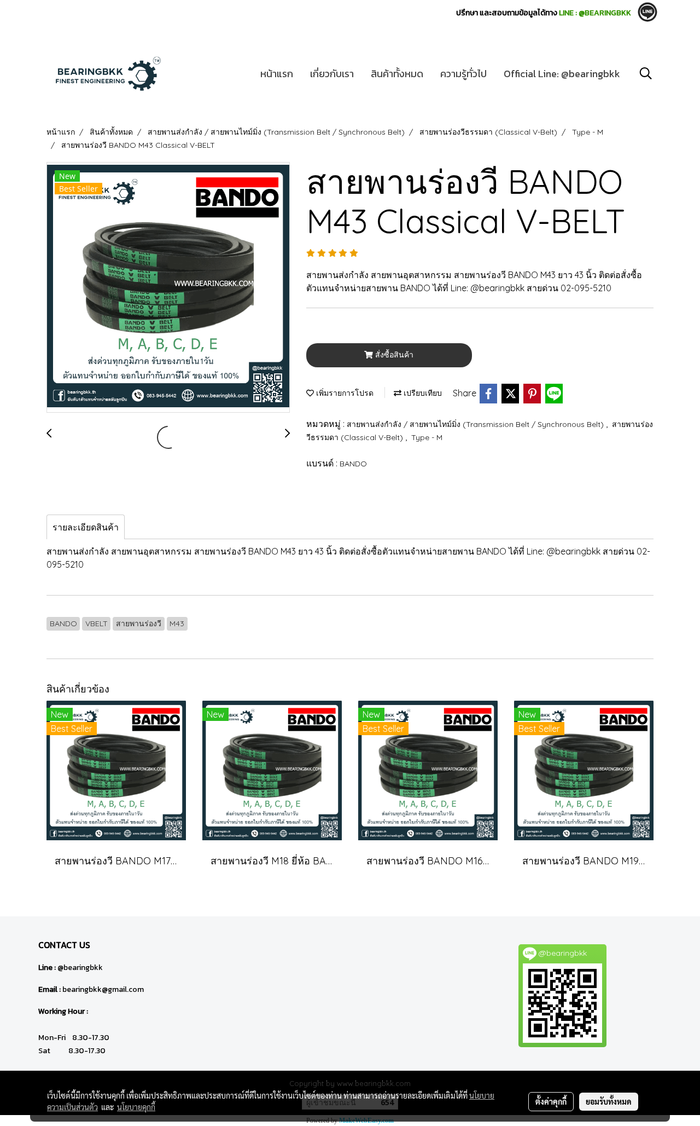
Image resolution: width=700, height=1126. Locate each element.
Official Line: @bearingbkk (562, 73)
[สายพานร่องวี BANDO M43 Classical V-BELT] (168, 288)
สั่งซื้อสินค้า (393, 355)
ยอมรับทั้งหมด (609, 1101)
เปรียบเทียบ (421, 393)
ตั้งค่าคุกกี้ (551, 1101)
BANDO (353, 464)
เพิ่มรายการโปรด (344, 393)
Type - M (426, 437)
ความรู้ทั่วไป (463, 73)
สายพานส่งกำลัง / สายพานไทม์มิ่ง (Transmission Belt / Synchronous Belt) (476, 424)
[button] (646, 73)
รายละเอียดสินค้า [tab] (85, 527)
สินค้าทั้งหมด (397, 73)
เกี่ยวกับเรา (332, 73)
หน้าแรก (276, 73)
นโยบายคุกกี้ (136, 1107)
